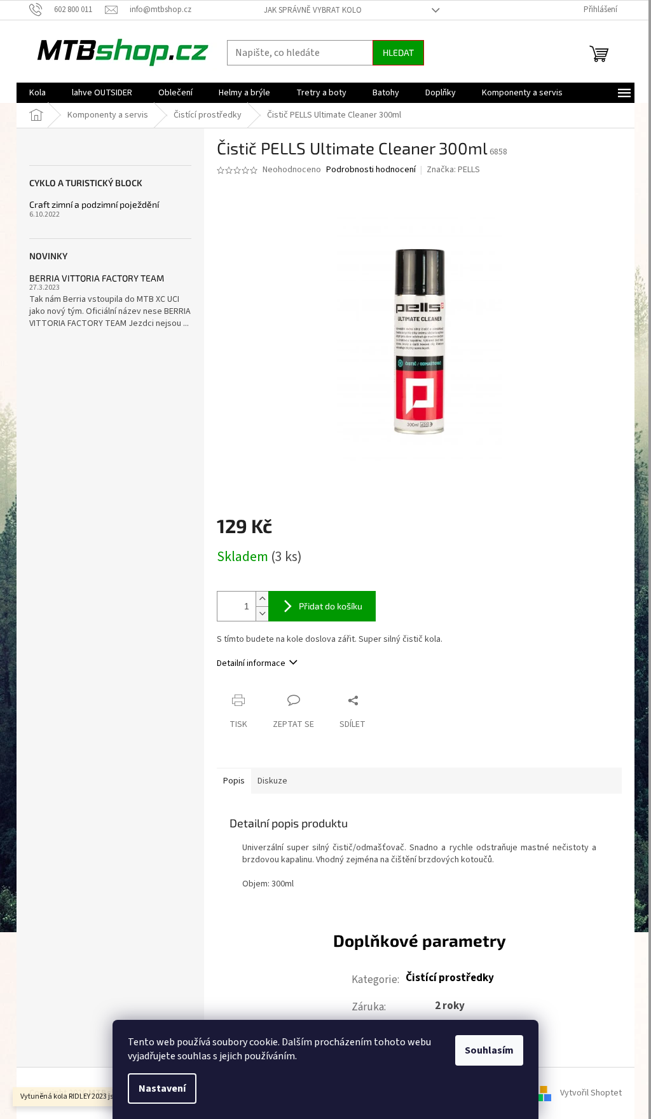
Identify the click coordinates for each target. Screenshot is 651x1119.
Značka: (453, 169)
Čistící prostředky (450, 978)
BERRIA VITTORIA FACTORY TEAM (96, 278)
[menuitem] (37, 93)
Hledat (398, 52)
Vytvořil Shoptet (591, 1093)
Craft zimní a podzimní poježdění (94, 204)
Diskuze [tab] (272, 781)
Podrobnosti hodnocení (371, 170)
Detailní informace (251, 663)
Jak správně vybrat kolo (313, 10)
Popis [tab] (234, 781)
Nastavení (162, 1088)
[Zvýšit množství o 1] (262, 599)
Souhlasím (489, 1050)
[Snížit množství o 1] (262, 613)
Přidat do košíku (330, 605)
